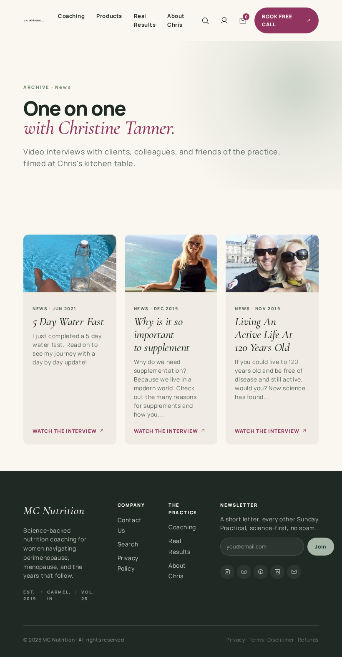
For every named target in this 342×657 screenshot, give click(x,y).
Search (128, 544)
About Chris (176, 20)
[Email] (294, 572)
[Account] (224, 20)
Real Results (145, 20)
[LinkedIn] (277, 572)
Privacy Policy (128, 563)
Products (109, 16)
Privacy (235, 639)
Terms (256, 639)
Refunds (308, 639)
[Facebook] (261, 572)
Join (321, 546)
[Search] (205, 20)
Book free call (277, 20)
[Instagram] (227, 572)
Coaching (71, 16)
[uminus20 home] (34, 20)
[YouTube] (244, 572)
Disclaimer (280, 639)
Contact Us (130, 525)
